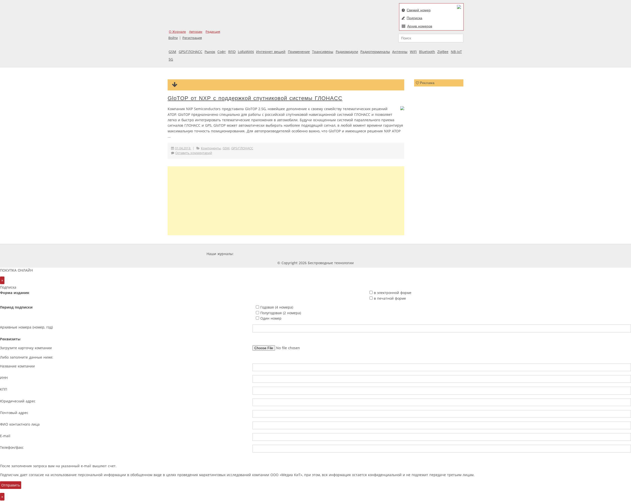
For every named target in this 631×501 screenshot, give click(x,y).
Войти (173, 38)
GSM (172, 51)
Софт (221, 51)
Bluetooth (427, 51)
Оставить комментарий (193, 153)
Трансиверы (322, 51)
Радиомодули (347, 51)
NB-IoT (456, 51)
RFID (232, 51)
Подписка (414, 18)
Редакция (213, 32)
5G (171, 59)
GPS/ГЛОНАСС (190, 51)
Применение (299, 51)
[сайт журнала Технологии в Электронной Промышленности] (282, 254)
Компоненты (211, 148)
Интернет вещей (270, 51)
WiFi (413, 51)
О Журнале (177, 32)
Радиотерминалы (375, 51)
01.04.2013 (183, 148)
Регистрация (192, 38)
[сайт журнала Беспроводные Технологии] (341, 254)
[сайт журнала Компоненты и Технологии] (311, 254)
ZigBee (442, 51)
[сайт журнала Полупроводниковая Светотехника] (378, 254)
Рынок (210, 51)
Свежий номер (419, 10)
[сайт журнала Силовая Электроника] (250, 254)
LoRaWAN (246, 51)
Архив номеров (419, 26)
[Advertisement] (286, 200)
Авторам (195, 32)
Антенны (399, 51)
